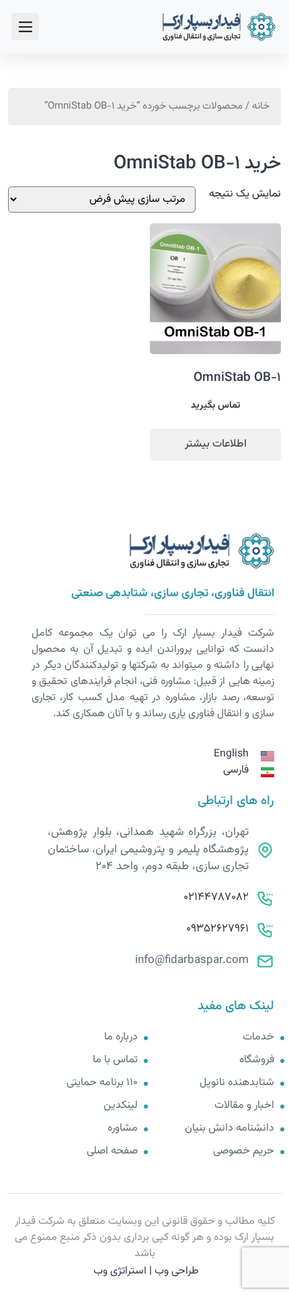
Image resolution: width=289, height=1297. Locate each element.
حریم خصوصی (243, 1151)
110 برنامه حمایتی (102, 1083)
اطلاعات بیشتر (216, 444)
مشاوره (123, 1129)
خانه (261, 106)
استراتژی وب (120, 1271)
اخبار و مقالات (244, 1106)
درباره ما (121, 1037)
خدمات (258, 1037)
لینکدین (121, 1106)
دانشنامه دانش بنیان (229, 1129)
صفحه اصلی (112, 1151)
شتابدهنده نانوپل (237, 1083)
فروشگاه (256, 1060)
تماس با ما (115, 1060)
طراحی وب (176, 1271)
